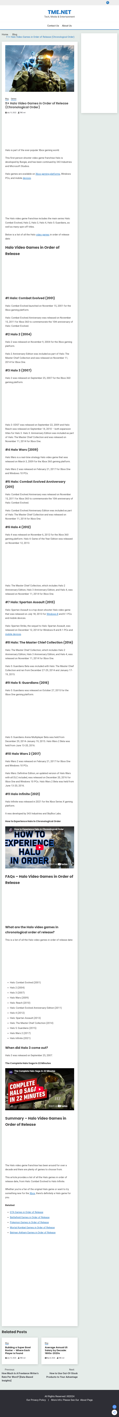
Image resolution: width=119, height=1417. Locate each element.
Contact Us (111, 2)
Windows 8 (52, 614)
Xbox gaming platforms (48, 173)
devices (27, 178)
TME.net (22, 113)
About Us (115, 2)
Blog (7, 99)
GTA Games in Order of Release (26, 1212)
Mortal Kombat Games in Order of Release (32, 1227)
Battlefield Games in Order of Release (30, 1217)
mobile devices (13, 634)
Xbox (32, 1193)
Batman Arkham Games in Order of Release (33, 1232)
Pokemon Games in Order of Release (29, 1222)
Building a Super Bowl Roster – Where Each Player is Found (18, 1350)
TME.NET (59, 12)
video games (42, 234)
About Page (86, 1400)
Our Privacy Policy (36, 1400)
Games (13, 99)
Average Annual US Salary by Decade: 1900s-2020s (56, 1350)
